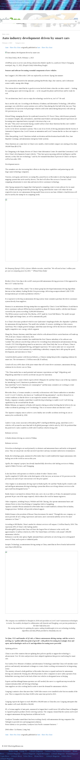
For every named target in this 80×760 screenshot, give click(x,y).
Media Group (39, 6)
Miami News (30, 1)
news (23, 43)
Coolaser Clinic (50, 751)
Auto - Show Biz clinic (13, 47)
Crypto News (4, 756)
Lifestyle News (34, 4)
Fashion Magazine (59, 1)
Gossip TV (49, 6)
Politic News (46, 4)
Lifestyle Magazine (44, 1)
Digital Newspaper (73, 1)
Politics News (5, 6)
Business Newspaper (16, 1)
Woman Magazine (22, 4)
